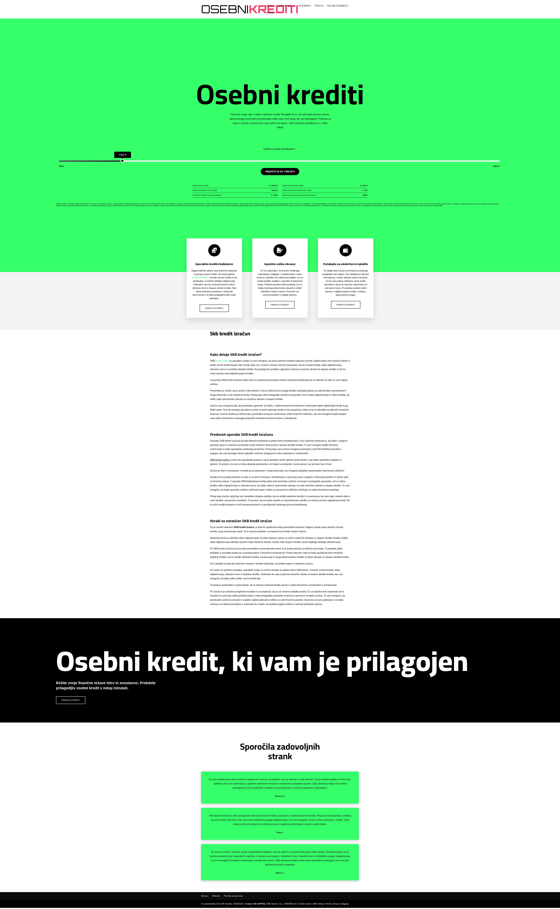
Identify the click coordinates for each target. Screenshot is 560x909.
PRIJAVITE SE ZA (280, 171)
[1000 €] (122, 161)
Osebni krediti (284, 6)
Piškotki (319, 6)
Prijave (269, 13)
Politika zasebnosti (337, 6)
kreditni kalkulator (200, 277)
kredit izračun (222, 361)
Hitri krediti (304, 6)
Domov (269, 6)
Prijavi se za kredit (214, 308)
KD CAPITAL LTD (261, 904)
